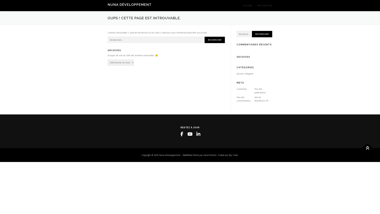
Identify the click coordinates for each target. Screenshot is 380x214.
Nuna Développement (129, 5)
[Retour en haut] (367, 148)
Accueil (247, 5)
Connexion (242, 89)
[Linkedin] (198, 134)
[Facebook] (181, 134)
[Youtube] (190, 134)
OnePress (187, 155)
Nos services (264, 5)
